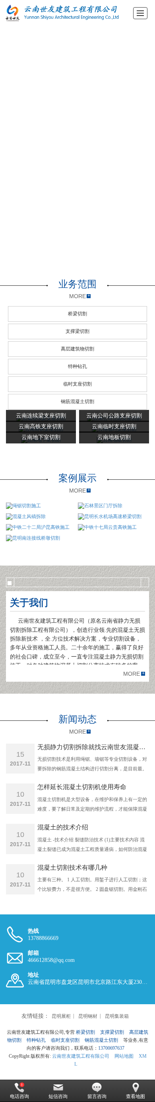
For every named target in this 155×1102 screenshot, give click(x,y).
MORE (77, 296)
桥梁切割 (77, 314)
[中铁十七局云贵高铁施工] (113, 527)
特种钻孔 (77, 366)
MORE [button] (131, 674)
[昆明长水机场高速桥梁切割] (113, 516)
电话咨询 (19, 1096)
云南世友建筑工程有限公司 (80, 1056)
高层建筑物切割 (77, 349)
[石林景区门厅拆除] (113, 506)
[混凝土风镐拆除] (41, 516)
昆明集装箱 (117, 1016)
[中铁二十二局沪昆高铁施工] (41, 527)
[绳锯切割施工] (41, 506)
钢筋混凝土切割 (77, 401)
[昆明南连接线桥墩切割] (77, 538)
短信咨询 (58, 1096)
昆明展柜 (61, 1016)
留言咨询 (97, 1096)
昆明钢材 (87, 1016)
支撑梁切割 (77, 331)
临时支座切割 (77, 384)
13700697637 (111, 1048)
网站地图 (124, 1056)
